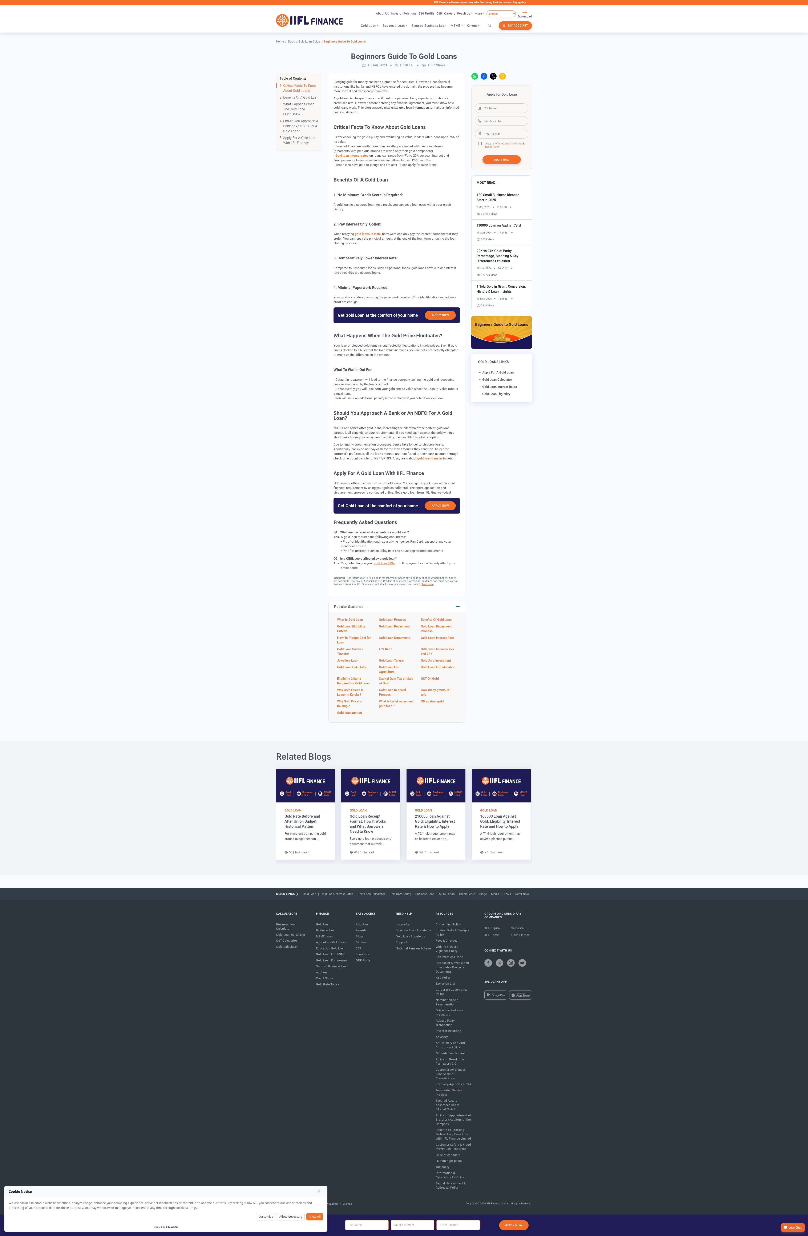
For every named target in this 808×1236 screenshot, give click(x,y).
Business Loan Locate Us (413, 930)
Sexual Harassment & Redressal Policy (451, 1185)
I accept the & (504, 143)
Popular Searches (349, 607)
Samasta (517, 928)
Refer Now (522, 894)
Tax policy (443, 1167)
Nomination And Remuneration (447, 1002)
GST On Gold (430, 679)
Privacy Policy (492, 146)
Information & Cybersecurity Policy (450, 1175)
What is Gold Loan (350, 620)
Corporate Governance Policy (452, 992)
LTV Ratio (385, 649)
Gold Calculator (287, 946)
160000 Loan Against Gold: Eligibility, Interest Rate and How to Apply (500, 821)
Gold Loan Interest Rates (337, 894)
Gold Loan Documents (394, 638)
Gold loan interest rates (351, 156)
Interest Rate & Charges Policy (452, 932)
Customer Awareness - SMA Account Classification (451, 1074)
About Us (382, 13)
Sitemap (347, 1204)
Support (401, 942)
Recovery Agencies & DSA (453, 1084)
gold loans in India (368, 234)
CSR (439, 13)
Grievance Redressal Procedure (450, 1012)
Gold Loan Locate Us (410, 936)
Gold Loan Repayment (394, 626)
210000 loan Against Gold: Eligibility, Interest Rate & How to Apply (435, 821)
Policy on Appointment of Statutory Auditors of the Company (453, 1120)
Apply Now (440, 315)
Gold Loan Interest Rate (437, 638)
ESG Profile (426, 13)
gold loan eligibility (496, 394)
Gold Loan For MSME (331, 954)
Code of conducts (448, 1155)
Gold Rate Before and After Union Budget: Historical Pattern (302, 821)
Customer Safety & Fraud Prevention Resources (453, 1147)
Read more (427, 584)
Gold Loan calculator (290, 934)
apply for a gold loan (498, 372)
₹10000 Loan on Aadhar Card (499, 225)
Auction (321, 972)
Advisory (442, 1037)
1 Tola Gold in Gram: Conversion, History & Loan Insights (501, 289)
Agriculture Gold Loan (331, 942)
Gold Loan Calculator (352, 667)
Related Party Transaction (445, 1023)
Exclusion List (445, 983)
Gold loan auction (349, 713)
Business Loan (425, 894)
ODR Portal (363, 960)
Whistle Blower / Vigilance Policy (447, 949)
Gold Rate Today (400, 894)
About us (362, 924)
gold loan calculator (497, 380)
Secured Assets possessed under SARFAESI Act (448, 1105)
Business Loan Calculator (286, 926)
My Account (518, 25)
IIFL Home (491, 935)
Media (495, 894)
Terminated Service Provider (449, 1092)
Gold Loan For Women (331, 960)
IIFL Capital (492, 928)
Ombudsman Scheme (450, 1053)
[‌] (474, 76)
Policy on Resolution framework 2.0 (450, 1061)
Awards (361, 930)
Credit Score (467, 894)
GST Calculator (286, 940)
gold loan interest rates (499, 387)
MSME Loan (447, 894)
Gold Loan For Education (438, 667)
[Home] (309, 20)
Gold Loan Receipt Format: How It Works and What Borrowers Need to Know (368, 824)
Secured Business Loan (429, 26)
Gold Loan (293, 810)
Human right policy (449, 1161)
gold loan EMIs (384, 563)
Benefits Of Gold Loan (436, 620)
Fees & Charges (446, 940)
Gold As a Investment (436, 660)
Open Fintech (520, 935)
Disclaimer (332, 1204)
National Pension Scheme (414, 948)
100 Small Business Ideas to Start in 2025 (498, 197)
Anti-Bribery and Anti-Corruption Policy (451, 1045)
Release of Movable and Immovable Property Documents (452, 967)
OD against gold (432, 701)
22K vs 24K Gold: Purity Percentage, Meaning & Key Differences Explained (497, 256)
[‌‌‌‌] (490, 25)
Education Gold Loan (331, 948)
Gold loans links (493, 362)
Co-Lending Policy (448, 924)
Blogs (483, 894)
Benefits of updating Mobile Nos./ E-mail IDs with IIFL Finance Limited (453, 1134)
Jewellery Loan (347, 660)
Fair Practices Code (449, 957)
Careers (449, 13)
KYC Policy (443, 977)
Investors (362, 954)
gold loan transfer (429, 458)
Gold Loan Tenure (391, 660)
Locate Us (403, 924)
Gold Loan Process (392, 620)
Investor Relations (403, 13)
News (507, 894)
